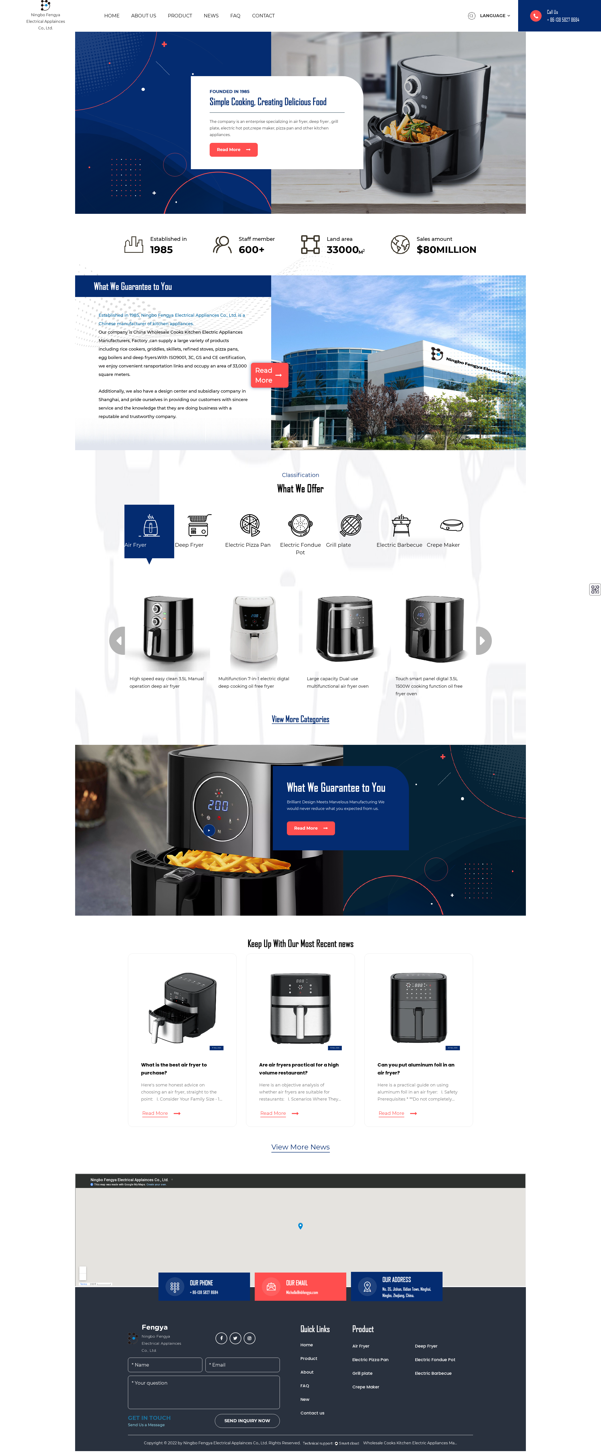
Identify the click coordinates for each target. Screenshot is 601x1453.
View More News (300, 1147)
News (211, 16)
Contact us (312, 1413)
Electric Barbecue (433, 1373)
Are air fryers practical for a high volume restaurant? (181, 1069)
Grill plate (362, 1373)
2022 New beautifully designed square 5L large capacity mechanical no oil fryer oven (428, 683)
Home (111, 16)
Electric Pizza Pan (370, 1360)
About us (143, 16)
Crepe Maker (365, 1387)
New (304, 1399)
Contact (263, 16)
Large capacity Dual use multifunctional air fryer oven (249, 682)
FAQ (235, 16)
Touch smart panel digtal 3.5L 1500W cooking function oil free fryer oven (340, 683)
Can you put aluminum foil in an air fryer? (297, 1069)
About (307, 1372)
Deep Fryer (426, 1346)
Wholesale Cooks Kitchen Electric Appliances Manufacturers (410, 1443)
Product (180, 16)
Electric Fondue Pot (435, 1360)
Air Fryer (361, 1346)
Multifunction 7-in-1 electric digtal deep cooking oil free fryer (165, 682)
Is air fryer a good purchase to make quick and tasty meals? (414, 1069)
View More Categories (300, 719)
